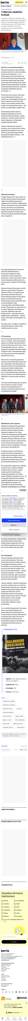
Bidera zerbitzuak (5, 985)
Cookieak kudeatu (18, 516)
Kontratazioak (4, 969)
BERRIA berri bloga (5, 965)
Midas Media (4, 986)
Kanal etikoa (3, 980)
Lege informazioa (5, 975)
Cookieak (3, 978)
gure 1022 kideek (11, 498)
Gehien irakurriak (8, 809)
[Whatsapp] (2, 992)
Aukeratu (13, 525)
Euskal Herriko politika (9, 701)
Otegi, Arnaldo (19, 716)
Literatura (19, 708)
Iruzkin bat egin (7, 749)
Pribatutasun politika (5, 976)
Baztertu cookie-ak (14, 529)
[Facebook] (13, 992)
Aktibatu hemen (14, 736)
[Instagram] (16, 992)
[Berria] (5, 951)
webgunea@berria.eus (11, 957)
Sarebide (3, 970)
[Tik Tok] (26, 992)
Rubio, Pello (6, 723)
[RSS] (23, 992)
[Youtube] (19, 992)
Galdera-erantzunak (5, 968)
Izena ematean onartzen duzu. (14, 920)
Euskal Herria (20, 727)
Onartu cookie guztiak (14, 520)
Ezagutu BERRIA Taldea (6, 964)
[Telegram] (6, 992)
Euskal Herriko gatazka (9, 705)
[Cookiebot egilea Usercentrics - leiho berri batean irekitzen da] (19, 490)
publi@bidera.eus (10, 958)
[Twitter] (9, 992)
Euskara (23, 6)
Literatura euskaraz (8, 712)
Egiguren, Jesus (7, 720)
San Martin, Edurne (8, 727)
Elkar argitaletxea (20, 720)
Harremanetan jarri (5, 960)
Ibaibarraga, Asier (18, 723)
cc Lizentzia (3, 979)
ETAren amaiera (7, 716)
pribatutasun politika (15, 919)
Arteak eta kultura (8, 708)
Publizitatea (3, 967)
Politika (17, 6)
